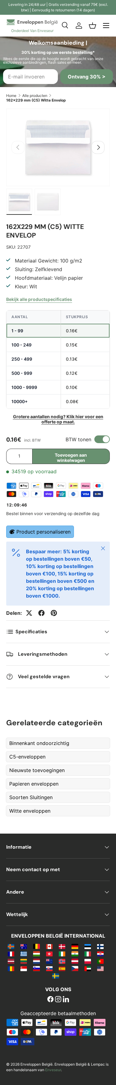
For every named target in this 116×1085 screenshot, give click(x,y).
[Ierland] (62, 954)
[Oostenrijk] (74, 961)
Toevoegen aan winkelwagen (71, 457)
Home (11, 95)
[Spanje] (62, 968)
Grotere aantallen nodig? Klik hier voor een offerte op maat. (58, 419)
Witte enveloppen (29, 811)
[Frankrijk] (11, 954)
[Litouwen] (23, 961)
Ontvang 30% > (86, 77)
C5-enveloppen (27, 757)
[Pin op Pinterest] (54, 613)
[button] (92, 25)
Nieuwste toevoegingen (37, 770)
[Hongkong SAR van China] (49, 954)
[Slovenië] (36, 968)
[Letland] (11, 961)
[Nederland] (36, 961)
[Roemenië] (11, 968)
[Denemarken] (62, 946)
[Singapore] (23, 968)
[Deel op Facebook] (41, 613)
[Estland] (87, 946)
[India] (74, 954)
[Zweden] (55, 976)
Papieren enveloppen (33, 784)
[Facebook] (50, 1000)
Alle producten (34, 95)
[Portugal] (100, 961)
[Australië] (23, 946)
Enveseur (53, 1069)
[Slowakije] (49, 968)
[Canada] (49, 946)
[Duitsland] (74, 946)
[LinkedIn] (66, 1000)
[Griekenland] (23, 954)
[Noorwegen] (62, 961)
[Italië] (87, 954)
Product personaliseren (43, 532)
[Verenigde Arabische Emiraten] (87, 968)
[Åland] (11, 946)
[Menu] (106, 25)
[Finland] (100, 946)
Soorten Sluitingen (31, 797)
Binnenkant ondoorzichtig (39, 743)
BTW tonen (78, 439)
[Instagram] (58, 1000)
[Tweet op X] (29, 613)
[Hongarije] (36, 954)
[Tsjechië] (74, 968)
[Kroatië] (100, 954)
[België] (36, 946)
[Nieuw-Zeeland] (49, 961)
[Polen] (87, 961)
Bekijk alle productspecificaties (39, 299)
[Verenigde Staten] (100, 968)
